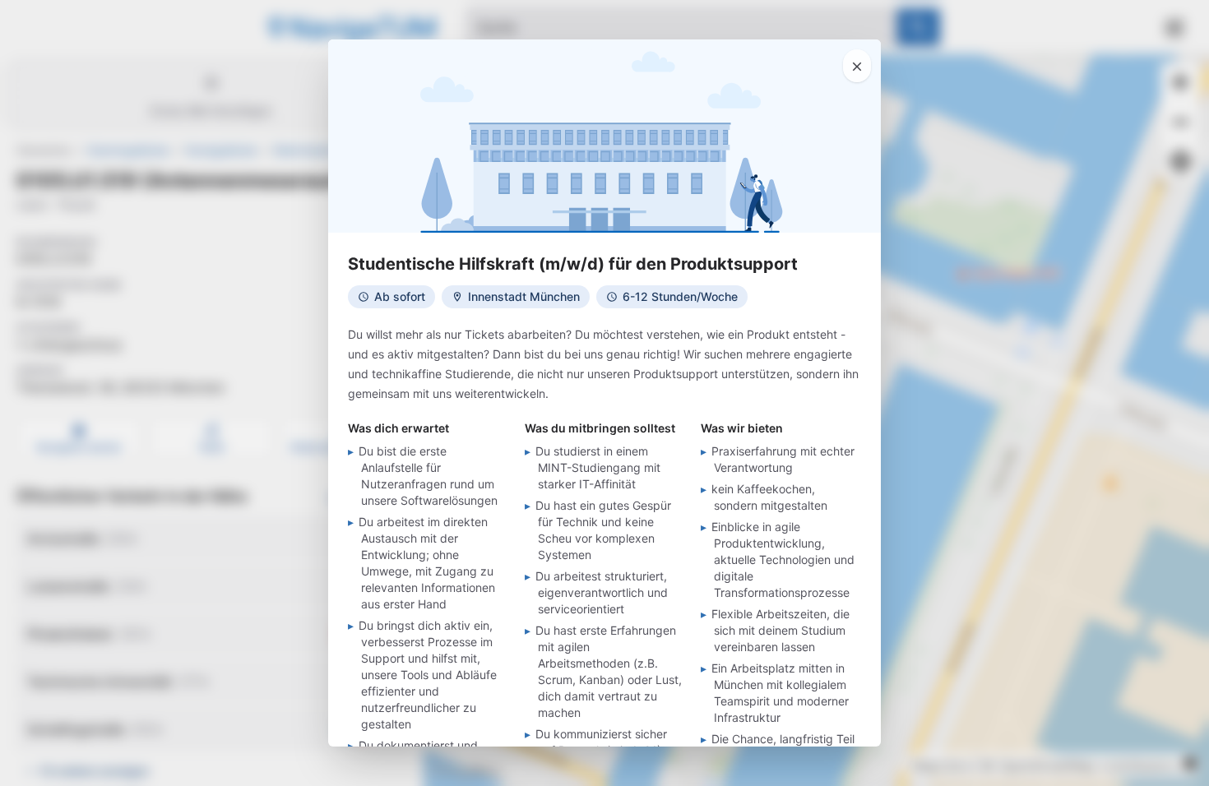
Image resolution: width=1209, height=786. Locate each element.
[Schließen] (857, 65)
